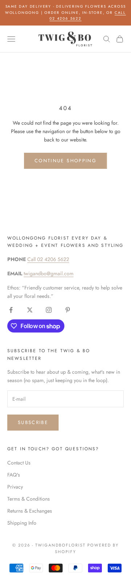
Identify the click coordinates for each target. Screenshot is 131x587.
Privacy (15, 486)
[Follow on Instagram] (48, 310)
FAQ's (13, 474)
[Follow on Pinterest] (67, 310)
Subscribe (33, 422)
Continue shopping (65, 160)
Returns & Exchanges (29, 510)
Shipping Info (21, 522)
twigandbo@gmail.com (49, 273)
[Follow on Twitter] (29, 310)
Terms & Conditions (28, 498)
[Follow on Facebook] (11, 310)
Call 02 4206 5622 (48, 259)
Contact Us (19, 462)
